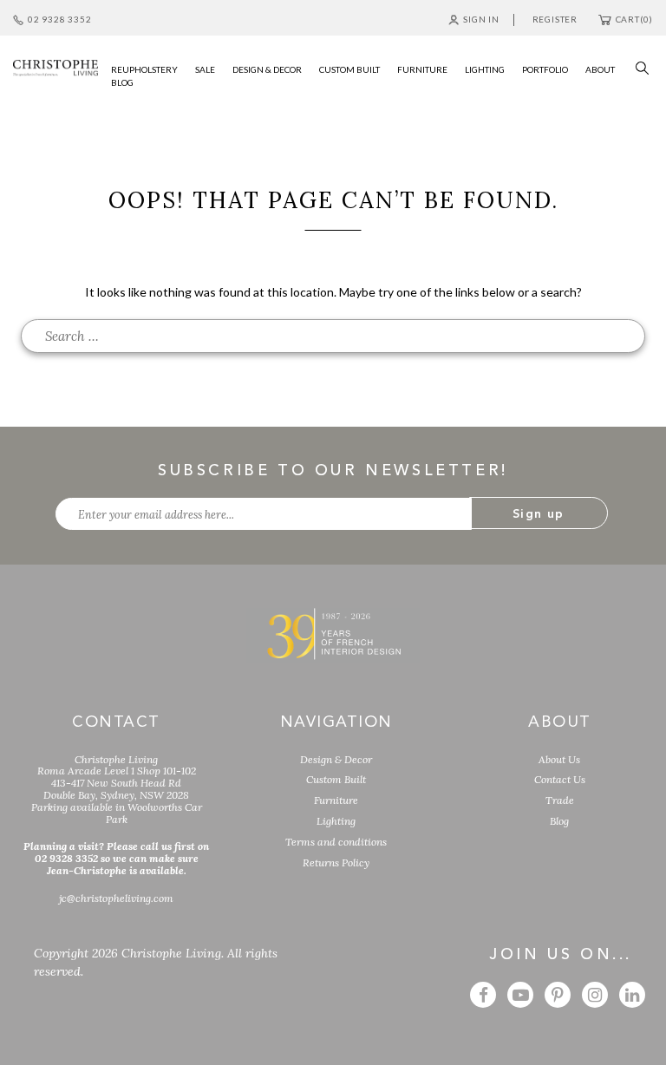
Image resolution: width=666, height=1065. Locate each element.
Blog (559, 820)
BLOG (122, 82)
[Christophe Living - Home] (333, 633)
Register (555, 19)
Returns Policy (336, 862)
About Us (559, 759)
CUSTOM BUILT (349, 69)
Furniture (336, 800)
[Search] (638, 66)
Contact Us (559, 779)
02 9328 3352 (59, 19)
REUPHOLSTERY (144, 69)
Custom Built (336, 779)
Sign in (481, 19)
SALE (205, 69)
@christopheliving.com (116, 898)
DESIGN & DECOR (267, 69)
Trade (559, 800)
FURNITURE (422, 69)
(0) (634, 19)
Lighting (336, 820)
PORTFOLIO (545, 69)
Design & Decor (336, 759)
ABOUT (600, 69)
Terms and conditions (336, 841)
